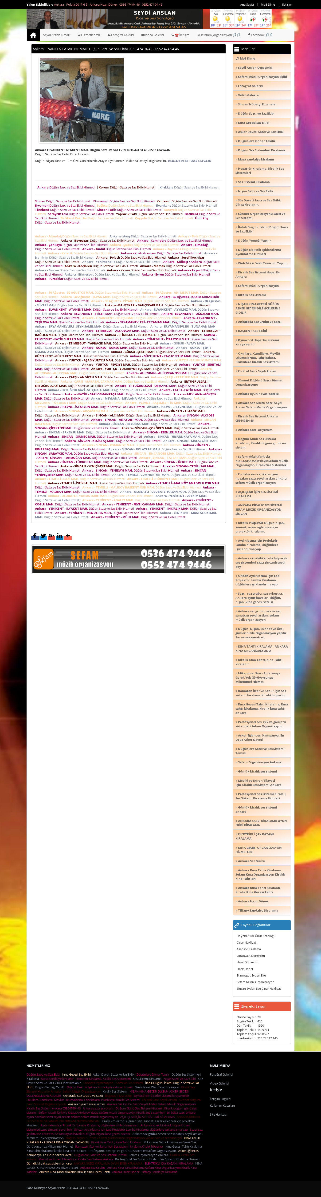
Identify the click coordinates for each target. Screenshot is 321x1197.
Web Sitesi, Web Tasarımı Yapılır (157, 1087)
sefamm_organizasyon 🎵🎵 (220, 35)
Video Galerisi (154, 35)
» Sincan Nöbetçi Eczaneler (256, 104)
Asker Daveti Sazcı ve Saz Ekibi (114, 1074)
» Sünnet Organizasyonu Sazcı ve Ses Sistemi (260, 216)
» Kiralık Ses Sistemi (250, 295)
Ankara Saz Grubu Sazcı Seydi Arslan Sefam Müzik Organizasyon (152, 1104)
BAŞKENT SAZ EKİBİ (119, 1095)
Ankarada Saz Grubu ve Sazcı (83, 1095)
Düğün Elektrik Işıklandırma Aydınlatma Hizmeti (101, 1087)
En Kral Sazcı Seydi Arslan (160, 1100)
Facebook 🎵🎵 (262, 35)
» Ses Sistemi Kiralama (252, 182)
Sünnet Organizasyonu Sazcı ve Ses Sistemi (114, 1083)
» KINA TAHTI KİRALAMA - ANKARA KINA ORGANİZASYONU (261, 648)
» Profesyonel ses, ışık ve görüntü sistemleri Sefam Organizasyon (260, 724)
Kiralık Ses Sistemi (116, 1091)
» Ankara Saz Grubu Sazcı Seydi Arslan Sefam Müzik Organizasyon (261, 405)
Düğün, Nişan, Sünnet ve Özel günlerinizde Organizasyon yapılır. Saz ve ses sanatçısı (124, 1138)
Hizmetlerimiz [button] (90, 35)
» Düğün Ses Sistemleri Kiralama (260, 150)
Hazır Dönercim (247, 962)
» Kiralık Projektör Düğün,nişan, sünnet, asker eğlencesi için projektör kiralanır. (260, 527)
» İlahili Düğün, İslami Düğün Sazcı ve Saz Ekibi (261, 229)
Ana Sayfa (247, 4)
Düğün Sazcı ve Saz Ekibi (44, 1074)
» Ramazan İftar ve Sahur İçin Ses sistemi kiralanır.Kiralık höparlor (260, 693)
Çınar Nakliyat (246, 942)
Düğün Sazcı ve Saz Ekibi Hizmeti (64, 201)
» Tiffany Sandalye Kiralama (256, 910)
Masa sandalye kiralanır (58, 1079)
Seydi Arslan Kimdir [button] (56, 35)
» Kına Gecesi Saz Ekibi (252, 122)
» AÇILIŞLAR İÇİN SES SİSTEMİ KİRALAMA (256, 494)
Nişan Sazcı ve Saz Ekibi (180, 1079)
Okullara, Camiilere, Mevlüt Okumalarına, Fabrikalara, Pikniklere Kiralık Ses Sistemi (84, 1100)
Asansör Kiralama (249, 949)
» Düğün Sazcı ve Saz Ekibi (254, 113)
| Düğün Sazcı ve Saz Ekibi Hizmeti (65, 187)
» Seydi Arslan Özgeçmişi (254, 67)
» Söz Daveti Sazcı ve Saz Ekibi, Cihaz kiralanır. (258, 202)
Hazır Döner (245, 969)
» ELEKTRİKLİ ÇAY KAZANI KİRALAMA (254, 836)
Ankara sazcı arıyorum (99, 1108)
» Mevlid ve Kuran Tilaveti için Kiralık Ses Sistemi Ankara (258, 782)
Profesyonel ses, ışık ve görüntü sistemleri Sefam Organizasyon (133, 1151)
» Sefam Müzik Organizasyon (257, 286)
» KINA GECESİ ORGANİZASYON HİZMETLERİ (258, 849)
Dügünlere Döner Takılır (154, 1074)
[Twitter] (43, 538)
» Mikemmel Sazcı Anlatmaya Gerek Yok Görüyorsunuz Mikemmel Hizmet (257, 677)
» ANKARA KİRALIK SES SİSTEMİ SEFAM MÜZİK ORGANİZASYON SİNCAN (258, 509)
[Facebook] (35, 538)
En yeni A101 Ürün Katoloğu (256, 936)
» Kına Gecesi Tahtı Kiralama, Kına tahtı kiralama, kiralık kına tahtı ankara (261, 708)
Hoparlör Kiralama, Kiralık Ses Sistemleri (104, 1079)
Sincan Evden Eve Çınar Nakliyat (259, 988)
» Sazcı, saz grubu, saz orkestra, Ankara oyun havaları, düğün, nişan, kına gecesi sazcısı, (259, 597)
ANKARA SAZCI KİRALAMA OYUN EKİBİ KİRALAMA (109, 1163)
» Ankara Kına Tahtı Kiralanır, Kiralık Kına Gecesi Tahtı (258, 890)
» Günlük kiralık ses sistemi (256, 771)
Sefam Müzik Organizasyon (255, 982)
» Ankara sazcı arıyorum (253, 430)
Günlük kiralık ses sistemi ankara (50, 1163)
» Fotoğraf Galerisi (249, 86)
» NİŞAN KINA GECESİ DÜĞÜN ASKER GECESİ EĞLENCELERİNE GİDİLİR (257, 308)
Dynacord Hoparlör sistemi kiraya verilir (162, 1095)
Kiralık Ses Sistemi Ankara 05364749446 (54, 1108)
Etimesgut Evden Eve (251, 975)
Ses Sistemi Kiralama (148, 1079)
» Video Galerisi (247, 95)
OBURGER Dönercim (251, 955)
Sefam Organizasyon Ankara (149, 1155)
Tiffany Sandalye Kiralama (160, 1172)
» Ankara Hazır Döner (251, 901)
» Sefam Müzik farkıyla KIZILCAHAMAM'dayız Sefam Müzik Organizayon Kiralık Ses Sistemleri (261, 460)
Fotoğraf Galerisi (122, 35)
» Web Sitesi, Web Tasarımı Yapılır (261, 263)
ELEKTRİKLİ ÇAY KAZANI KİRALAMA (170, 1163)
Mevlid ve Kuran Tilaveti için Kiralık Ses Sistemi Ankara (76, 1159)
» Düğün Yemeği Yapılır (253, 240)
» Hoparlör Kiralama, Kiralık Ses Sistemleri (259, 170)
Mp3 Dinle (268, 4)
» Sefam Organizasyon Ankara (258, 762)
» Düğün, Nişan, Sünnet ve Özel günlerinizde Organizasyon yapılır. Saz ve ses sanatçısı (261, 633)
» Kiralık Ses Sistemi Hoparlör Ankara (257, 274)
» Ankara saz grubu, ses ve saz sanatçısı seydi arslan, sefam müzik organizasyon (258, 615)
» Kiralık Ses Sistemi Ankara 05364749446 (256, 418)
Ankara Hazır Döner (126, 1172)
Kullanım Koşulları (222, 1105)
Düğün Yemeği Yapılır (50, 1087)
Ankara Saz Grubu (93, 1167)
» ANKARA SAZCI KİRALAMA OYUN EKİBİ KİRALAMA (261, 823)
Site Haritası (218, 1114)
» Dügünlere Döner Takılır (255, 141)
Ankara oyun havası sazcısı (87, 1104)
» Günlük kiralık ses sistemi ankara (256, 809)
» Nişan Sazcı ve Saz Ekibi (254, 191)
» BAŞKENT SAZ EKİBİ (251, 331)
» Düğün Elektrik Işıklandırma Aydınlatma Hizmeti (258, 252)
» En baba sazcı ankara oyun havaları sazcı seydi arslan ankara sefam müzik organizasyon (261, 478)
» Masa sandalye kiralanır (254, 159)
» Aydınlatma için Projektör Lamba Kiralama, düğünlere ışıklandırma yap (256, 544)
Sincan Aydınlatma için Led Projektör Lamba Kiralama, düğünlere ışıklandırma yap (131, 1129)
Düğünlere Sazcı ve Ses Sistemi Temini (101, 1155)
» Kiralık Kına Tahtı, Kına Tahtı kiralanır (258, 662)
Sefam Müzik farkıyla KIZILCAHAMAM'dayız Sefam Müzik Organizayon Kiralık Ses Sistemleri (102, 1112)
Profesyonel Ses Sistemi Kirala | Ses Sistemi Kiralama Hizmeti (158, 1159)
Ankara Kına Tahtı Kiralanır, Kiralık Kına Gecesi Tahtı (75, 1172)
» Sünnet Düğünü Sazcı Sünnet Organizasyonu (259, 382)
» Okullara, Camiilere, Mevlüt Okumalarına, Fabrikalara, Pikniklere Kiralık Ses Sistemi (257, 357)
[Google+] (51, 538)
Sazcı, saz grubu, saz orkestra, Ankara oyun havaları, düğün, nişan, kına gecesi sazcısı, (115, 1131)
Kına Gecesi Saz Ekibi (77, 1074)
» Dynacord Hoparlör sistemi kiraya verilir (257, 342)
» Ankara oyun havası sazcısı (257, 394)
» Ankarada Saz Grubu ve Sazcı (258, 322)
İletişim (287, 4)
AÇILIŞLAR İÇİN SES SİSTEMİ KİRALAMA (148, 1117)
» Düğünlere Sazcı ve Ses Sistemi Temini (260, 751)
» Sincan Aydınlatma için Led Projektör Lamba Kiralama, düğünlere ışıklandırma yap (257, 580)
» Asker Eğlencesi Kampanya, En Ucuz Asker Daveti (259, 737)
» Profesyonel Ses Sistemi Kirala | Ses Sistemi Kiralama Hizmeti (260, 796)
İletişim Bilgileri (220, 1099)
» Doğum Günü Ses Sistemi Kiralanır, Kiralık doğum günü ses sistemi (260, 443)
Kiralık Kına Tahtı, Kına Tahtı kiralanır (117, 1142)
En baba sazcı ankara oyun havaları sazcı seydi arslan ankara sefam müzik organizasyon (111, 1114)
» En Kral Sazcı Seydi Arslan (255, 371)
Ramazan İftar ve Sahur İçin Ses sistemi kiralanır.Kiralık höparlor (120, 1146)
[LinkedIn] (59, 538)
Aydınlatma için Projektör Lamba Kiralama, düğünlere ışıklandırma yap (90, 1125)
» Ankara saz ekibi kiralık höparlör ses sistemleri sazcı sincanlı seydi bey (261, 562)
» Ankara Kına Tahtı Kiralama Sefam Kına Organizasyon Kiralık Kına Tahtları (260, 874)
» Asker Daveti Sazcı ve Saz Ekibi (259, 132)
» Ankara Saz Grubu (250, 861)
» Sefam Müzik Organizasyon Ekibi (261, 77)
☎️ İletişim (182, 35)
